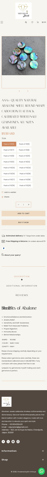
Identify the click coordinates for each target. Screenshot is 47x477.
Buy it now (23, 222)
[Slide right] (28, 91)
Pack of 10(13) (9, 168)
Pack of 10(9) (9, 156)
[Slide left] (19, 91)
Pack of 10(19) (9, 185)
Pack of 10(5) (9, 144)
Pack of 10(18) (25, 179)
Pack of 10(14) (25, 168)
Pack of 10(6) (24, 144)
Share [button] (6, 197)
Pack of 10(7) (9, 150)
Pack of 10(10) (24, 156)
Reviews (22, 295)
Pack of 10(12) (24, 162)
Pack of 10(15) (9, 173)
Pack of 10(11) (9, 162)
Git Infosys (31, 472)
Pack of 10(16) (25, 173)
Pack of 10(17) (9, 179)
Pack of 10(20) (25, 185)
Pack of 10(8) (24, 150)
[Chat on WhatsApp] (41, 471)
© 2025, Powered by (19, 472)
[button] (2, 22)
